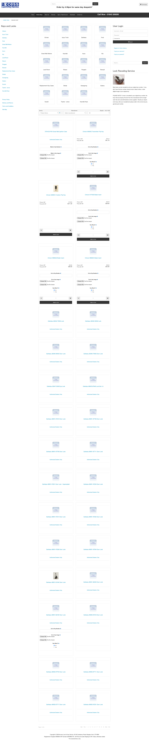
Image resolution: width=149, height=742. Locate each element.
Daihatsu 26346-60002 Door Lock (55, 354)
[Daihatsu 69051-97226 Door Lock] (56, 543)
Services (53, 14)
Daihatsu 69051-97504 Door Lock (93, 549)
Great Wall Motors (6, 44)
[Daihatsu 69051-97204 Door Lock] (93, 477)
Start (81, 727)
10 (103, 727)
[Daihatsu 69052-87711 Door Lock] (93, 665)
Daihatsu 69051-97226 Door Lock (55, 549)
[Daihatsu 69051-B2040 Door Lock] (93, 575)
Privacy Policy (6, 99)
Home (32, 14)
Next (106, 727)
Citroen (4, 31)
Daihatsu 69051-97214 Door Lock (55, 517)
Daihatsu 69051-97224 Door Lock (93, 517)
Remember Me (117, 38)
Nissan (4, 61)
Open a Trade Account (63, 14)
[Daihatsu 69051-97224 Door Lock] (93, 510)
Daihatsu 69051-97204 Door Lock (93, 484)
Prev (85, 727)
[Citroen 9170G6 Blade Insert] (93, 188)
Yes (93, 165)
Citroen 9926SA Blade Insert (93, 258)
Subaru (4, 81)
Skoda (4, 74)
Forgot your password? (119, 54)
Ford (3, 41)
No (93, 163)
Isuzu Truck (5, 34)
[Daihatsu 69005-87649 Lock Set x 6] (93, 380)
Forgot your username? (119, 51)
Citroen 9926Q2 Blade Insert (56, 258)
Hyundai (4, 47)
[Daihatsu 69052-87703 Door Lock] (56, 665)
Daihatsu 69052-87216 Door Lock (93, 615)
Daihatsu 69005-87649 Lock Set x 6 (93, 386)
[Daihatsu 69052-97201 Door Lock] (93, 698)
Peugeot (4, 64)
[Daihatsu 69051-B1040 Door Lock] (56, 575)
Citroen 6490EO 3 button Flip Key (56, 195)
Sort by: (41, 110)
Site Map (4, 109)
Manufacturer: (74, 110)
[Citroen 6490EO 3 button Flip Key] (56, 188)
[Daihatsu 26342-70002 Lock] (56, 314)
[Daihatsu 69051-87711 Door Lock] (93, 445)
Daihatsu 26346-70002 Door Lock (93, 354)
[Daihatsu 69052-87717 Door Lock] (56, 698)
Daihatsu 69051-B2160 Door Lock (55, 615)
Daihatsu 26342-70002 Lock (56, 321)
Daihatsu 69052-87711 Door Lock (93, 672)
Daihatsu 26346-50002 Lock (93, 321)
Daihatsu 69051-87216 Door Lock (55, 419)
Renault (4, 67)
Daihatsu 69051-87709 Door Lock (55, 451)
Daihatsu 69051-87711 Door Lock (93, 451)
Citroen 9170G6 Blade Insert (93, 195)
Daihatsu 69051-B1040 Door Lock (55, 582)
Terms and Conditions (7, 106)
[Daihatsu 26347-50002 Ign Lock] (56, 380)
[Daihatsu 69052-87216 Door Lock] (93, 608)
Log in (131, 42)
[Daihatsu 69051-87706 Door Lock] (93, 412)
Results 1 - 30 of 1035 (105, 110)
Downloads (72, 14)
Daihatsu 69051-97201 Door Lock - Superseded (55, 484)
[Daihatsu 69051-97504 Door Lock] (93, 543)
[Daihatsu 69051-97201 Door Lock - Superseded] (56, 477)
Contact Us (79, 14)
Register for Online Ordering (120, 48)
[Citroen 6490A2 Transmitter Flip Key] (93, 125)
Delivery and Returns (7, 103)
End (109, 727)
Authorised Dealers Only (56, 139)
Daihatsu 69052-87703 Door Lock (55, 672)
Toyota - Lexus (6, 87)
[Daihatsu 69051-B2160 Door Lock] (56, 608)
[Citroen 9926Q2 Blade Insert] (56, 251)
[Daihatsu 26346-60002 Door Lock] (56, 347)
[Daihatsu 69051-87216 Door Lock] (56, 412)
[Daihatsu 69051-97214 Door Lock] (56, 510)
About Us (47, 14)
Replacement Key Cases (8, 71)
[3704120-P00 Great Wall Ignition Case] (56, 125)
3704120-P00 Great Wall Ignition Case (56, 131)
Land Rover (5, 57)
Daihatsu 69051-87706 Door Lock (93, 419)
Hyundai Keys (5, 91)
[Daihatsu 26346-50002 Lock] (93, 314)
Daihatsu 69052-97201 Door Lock (93, 704)
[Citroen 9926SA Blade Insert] (93, 251)
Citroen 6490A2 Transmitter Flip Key (93, 131)
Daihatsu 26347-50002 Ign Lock (56, 386)
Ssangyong (5, 77)
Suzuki (4, 84)
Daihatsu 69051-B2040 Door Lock (93, 582)
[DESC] (59, 112)
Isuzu (3, 51)
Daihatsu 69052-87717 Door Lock (55, 704)
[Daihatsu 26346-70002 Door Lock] (93, 347)
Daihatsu (4, 37)
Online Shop (39, 14)
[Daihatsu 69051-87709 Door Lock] (56, 445)
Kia (3, 54)
